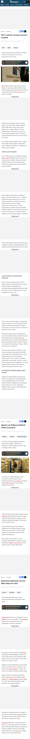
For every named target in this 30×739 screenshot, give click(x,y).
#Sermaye (16, 47)
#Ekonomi (12, 436)
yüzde (24, 516)
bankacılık (24, 652)
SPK (3, 86)
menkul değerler (13, 669)
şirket (20, 338)
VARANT (26, 4)
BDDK (4, 619)
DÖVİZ (7, 4)
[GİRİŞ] (27, 2)
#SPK (3, 47)
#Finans (18, 592)
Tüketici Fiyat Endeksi (15, 543)
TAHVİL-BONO (19, 4)
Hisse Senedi (5, 158)
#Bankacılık (11, 592)
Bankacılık (5, 617)
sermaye (18, 92)
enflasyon (19, 481)
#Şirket (9, 47)
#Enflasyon (4, 436)
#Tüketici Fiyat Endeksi (21, 436)
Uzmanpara (8, 31)
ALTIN (12, 4)
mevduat (19, 714)
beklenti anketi (9, 483)
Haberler (3, 31)
